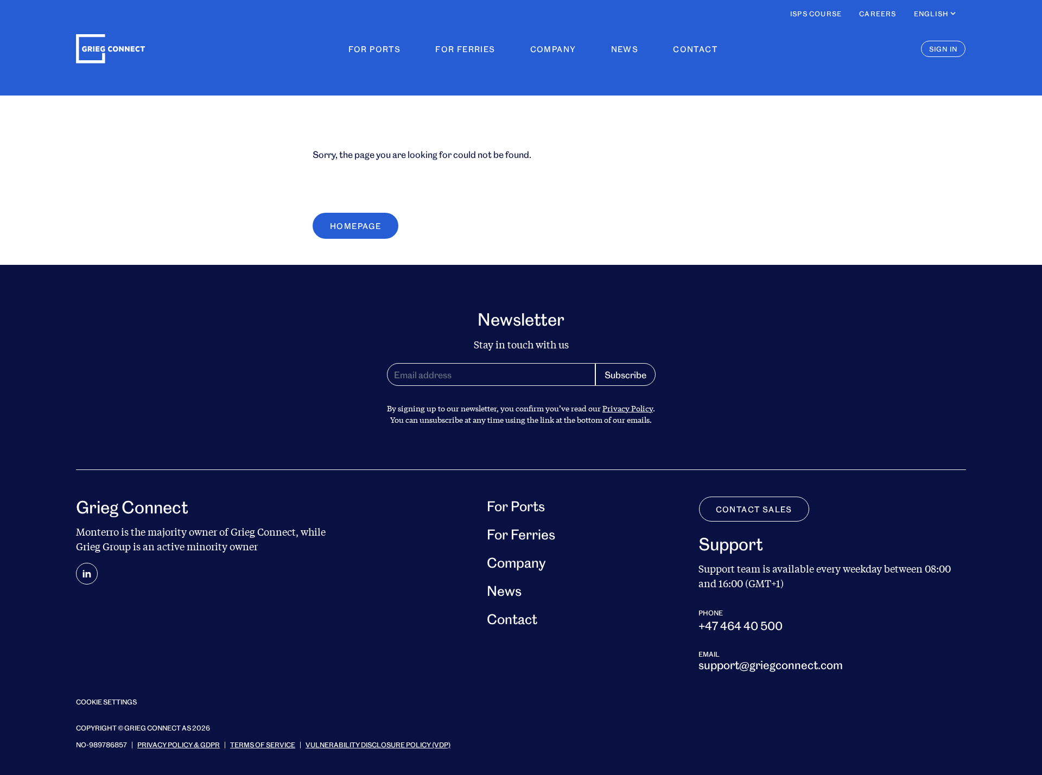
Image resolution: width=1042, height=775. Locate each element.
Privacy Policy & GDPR (178, 744)
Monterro (97, 532)
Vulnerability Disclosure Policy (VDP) (378, 744)
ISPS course (816, 13)
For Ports (374, 48)
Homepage (355, 225)
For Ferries (465, 48)
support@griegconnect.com (770, 664)
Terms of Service (262, 744)
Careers (877, 13)
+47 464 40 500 (740, 625)
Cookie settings (106, 701)
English (931, 13)
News (625, 48)
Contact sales (754, 509)
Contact (695, 48)
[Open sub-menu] (953, 13)
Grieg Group (103, 547)
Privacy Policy (627, 409)
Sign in (943, 48)
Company (553, 48)
